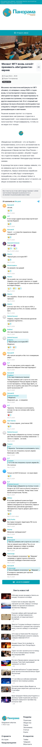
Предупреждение (9, 743)
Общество (6, 82)
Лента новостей (21, 590)
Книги (25, 732)
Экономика (27, 727)
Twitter (25, 740)
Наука (25, 725)
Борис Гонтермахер (11, 78)
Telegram (26, 742)
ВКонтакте (27, 744)
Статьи (26, 730)
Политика (27, 720)
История (5, 740)
